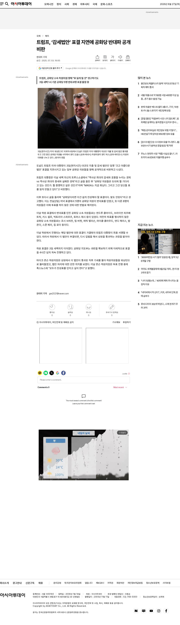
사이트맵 (166, 583)
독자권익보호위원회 (73, 583)
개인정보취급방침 (135, 583)
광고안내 (17, 582)
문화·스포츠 (106, 4)
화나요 (89, 307)
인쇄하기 (127, 60)
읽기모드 (105, 60)
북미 (47, 36)
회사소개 (4, 582)
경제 (74, 4)
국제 (95, 4)
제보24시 (100, 583)
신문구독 (30, 582)
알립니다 (89, 583)
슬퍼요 (70, 307)
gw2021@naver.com (59, 293)
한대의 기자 (42, 57)
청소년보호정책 (152, 583)
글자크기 (112, 60)
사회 (67, 4)
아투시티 (84, 4)
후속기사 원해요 (112, 307)
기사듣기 (120, 60)
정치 (59, 4)
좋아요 (52, 307)
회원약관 (120, 583)
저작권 (110, 583)
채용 (40, 582)
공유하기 (97, 60)
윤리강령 (57, 583)
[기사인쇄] (128, 57)
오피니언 (48, 4)
